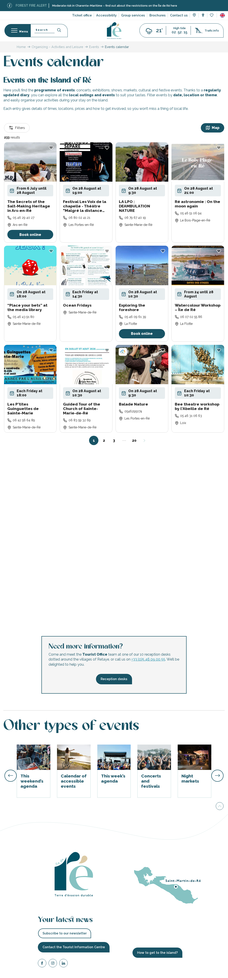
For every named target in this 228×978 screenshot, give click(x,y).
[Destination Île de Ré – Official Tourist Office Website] (114, 30)
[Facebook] (42, 964)
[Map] (194, 15)
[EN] (222, 15)
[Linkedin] (63, 964)
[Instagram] (53, 964)
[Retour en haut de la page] (220, 807)
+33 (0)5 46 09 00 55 (148, 659)
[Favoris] (212, 15)
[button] (222, 15)
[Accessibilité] (203, 15)
